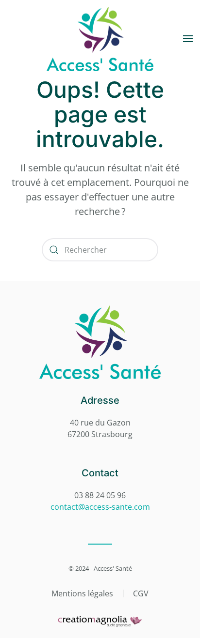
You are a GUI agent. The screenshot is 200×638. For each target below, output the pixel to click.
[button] (188, 38)
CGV (141, 593)
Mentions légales (82, 593)
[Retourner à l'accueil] (100, 38)
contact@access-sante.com (100, 506)
